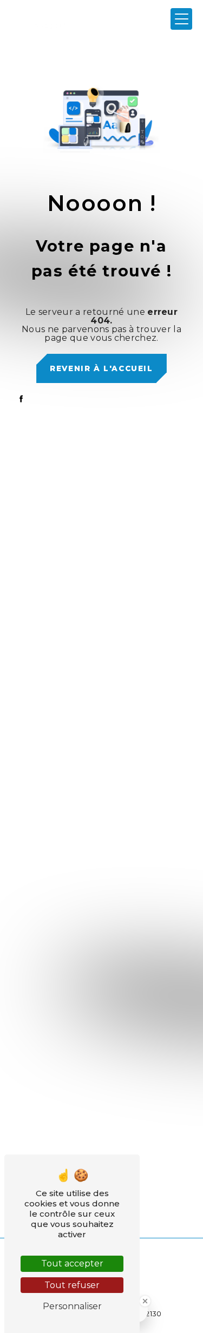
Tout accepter (72, 1263)
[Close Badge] (145, 1301)
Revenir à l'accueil (101, 368)
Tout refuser (72, 1285)
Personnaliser (72, 1306)
